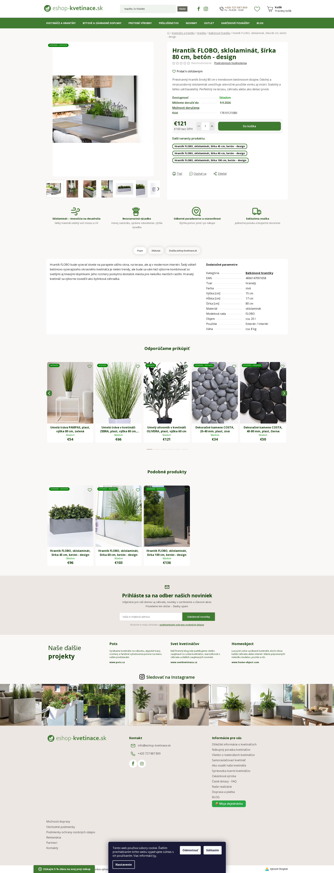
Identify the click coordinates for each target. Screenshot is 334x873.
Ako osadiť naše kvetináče (229, 765)
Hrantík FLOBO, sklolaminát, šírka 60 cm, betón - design (210, 153)
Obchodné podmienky (60, 827)
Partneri (51, 843)
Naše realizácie (222, 787)
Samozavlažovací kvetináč (229, 760)
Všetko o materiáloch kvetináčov (233, 755)
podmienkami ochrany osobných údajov (182, 624)
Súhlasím (212, 850)
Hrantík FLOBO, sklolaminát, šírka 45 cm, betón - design (210, 146)
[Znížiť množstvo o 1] (198, 126)
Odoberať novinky (198, 616)
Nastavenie (124, 865)
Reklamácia (53, 837)
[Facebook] (198, 9)
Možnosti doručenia (185, 108)
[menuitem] (61, 23)
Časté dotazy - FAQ (224, 781)
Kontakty (52, 848)
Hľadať (182, 8)
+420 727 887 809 (236, 7)
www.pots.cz (117, 662)
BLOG (216, 797)
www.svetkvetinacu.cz (184, 662)
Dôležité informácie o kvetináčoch (234, 744)
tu (154, 856)
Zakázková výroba (224, 776)
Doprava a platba (223, 792)
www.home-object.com (245, 662)
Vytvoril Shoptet (279, 869)
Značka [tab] (183, 250)
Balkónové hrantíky (259, 273)
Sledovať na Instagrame (170, 677)
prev (49, 393)
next (284, 393)
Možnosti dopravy (58, 821)
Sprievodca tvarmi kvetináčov (231, 771)
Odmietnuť (190, 850)
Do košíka (249, 126)
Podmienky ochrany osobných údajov (70, 832)
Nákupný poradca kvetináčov (231, 750)
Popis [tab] (140, 250)
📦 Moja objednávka (229, 804)
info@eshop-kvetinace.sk (154, 745)
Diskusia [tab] (156, 250)
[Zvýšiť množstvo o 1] (212, 126)
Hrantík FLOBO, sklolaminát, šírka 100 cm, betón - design (210, 160)
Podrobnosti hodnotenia (230, 63)
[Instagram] (205, 9)
